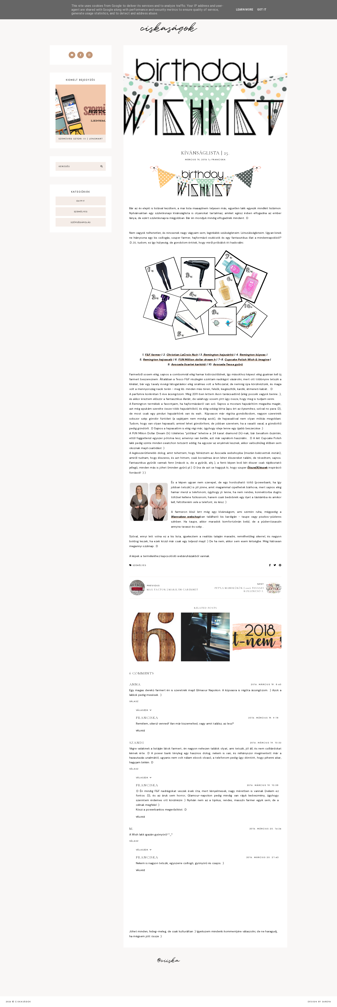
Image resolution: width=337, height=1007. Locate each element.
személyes (139, 565)
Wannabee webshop (185, 516)
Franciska (147, 718)
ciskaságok (168, 28)
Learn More (244, 9)
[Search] (102, 166)
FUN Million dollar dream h (197, 359)
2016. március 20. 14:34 (265, 828)
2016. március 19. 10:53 (265, 742)
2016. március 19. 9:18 (263, 717)
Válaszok (142, 710)
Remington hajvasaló (158, 359)
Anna (135, 684)
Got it (262, 9)
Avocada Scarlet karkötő (188, 364)
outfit (80, 200)
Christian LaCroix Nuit (182, 354)
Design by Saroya (319, 1001)
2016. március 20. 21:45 (262, 857)
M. (131, 828)
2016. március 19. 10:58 (263, 785)
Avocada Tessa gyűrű (228, 364)
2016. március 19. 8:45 (266, 684)
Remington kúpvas (253, 354)
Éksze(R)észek (257, 467)
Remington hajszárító (218, 354)
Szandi (136, 742)
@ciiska (168, 961)
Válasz (134, 701)
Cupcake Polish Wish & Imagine (247, 359)
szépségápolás (81, 222)
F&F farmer (153, 354)
